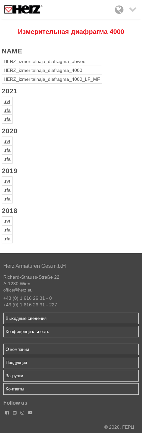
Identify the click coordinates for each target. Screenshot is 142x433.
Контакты (15, 389)
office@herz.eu (17, 290)
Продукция (16, 362)
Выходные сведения (26, 318)
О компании (17, 349)
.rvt (7, 101)
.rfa (7, 110)
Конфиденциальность (27, 331)
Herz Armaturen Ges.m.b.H (34, 266)
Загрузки (14, 375)
